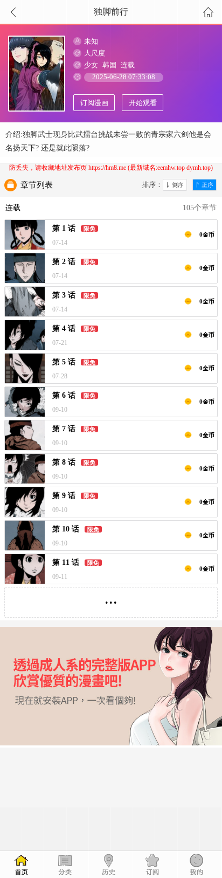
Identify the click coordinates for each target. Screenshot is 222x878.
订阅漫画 (94, 103)
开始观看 (143, 103)
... (111, 598)
